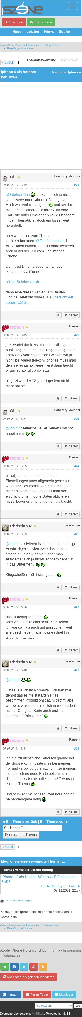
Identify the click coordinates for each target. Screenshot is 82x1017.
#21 (76, 185)
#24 (76, 466)
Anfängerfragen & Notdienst (19, 48)
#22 (76, 335)
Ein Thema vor (52, 822)
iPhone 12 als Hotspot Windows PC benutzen (38, 877)
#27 (76, 670)
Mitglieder (65, 994)
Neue (16, 31)
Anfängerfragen (52, 45)
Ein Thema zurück (21, 822)
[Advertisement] (41, 125)
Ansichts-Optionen (66, 72)
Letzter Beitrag (51, 886)
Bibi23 (6, 881)
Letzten (32, 31)
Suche (64, 31)
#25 (76, 534)
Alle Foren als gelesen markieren (30, 977)
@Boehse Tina (18, 195)
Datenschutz (12, 956)
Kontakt (12, 994)
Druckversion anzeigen (19, 900)
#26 (76, 607)
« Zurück (8, 62)
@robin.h (13, 428)
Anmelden (15, 22)
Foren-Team (38, 994)
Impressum (72, 950)
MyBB (66, 1013)
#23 (76, 419)
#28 (76, 748)
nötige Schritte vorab (22, 282)
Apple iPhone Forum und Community (19, 45)
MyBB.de (38, 1013)
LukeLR (74, 886)
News (49, 31)
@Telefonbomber (50, 241)
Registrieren (42, 22)
